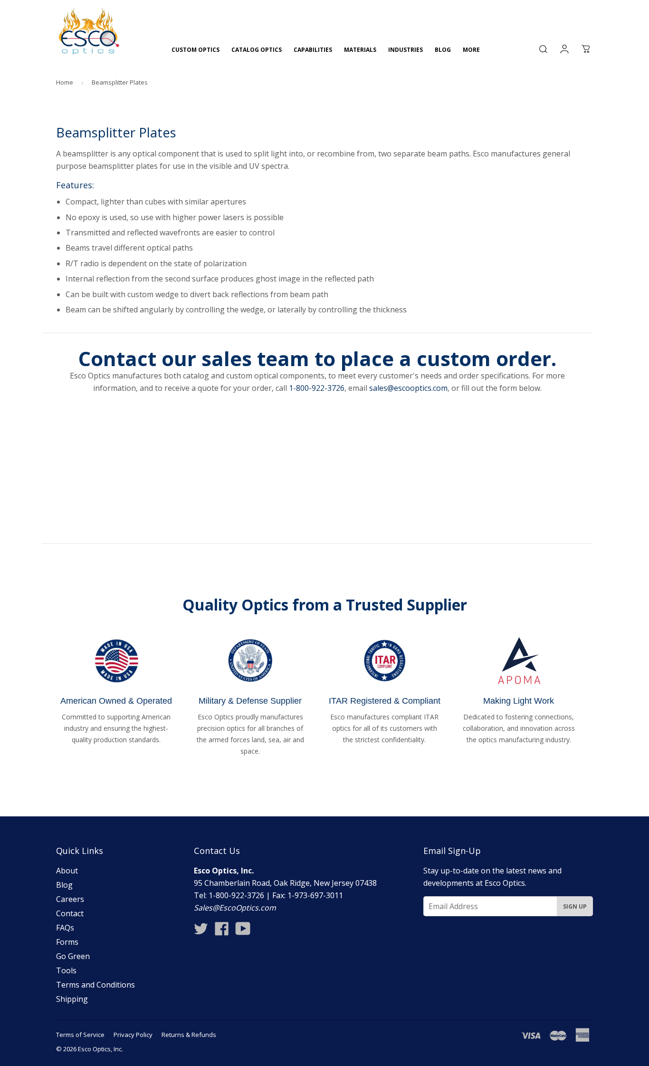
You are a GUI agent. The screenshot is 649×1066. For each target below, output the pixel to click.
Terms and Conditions (95, 984)
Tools (66, 970)
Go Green (73, 956)
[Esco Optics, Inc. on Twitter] (201, 931)
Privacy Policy (133, 1034)
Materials (360, 50)
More (471, 50)
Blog (443, 50)
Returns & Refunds (189, 1034)
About (67, 870)
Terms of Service (80, 1034)
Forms (67, 942)
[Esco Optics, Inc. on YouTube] (243, 931)
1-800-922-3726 (316, 388)
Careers (70, 899)
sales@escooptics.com (408, 388)
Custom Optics (196, 50)
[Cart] (586, 49)
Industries (405, 50)
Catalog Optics (256, 50)
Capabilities (313, 50)
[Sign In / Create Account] (564, 49)
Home (64, 82)
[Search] (543, 49)
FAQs (65, 927)
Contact (70, 913)
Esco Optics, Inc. (100, 1049)
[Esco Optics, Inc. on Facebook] (222, 931)
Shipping (72, 999)
